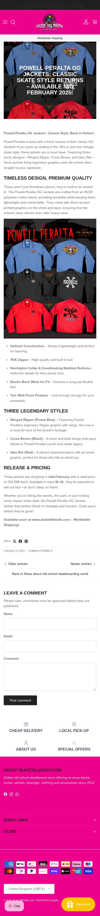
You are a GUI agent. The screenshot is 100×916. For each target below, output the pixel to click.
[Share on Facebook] (20, 541)
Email (8, 636)
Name (8, 614)
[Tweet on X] (14, 541)
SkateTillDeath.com (23, 900)
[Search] (15, 22)
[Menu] (5, 22)
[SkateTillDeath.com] (50, 22)
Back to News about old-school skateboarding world (50, 574)
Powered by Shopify (47, 900)
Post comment (20, 700)
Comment (11, 658)
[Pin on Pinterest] (26, 541)
